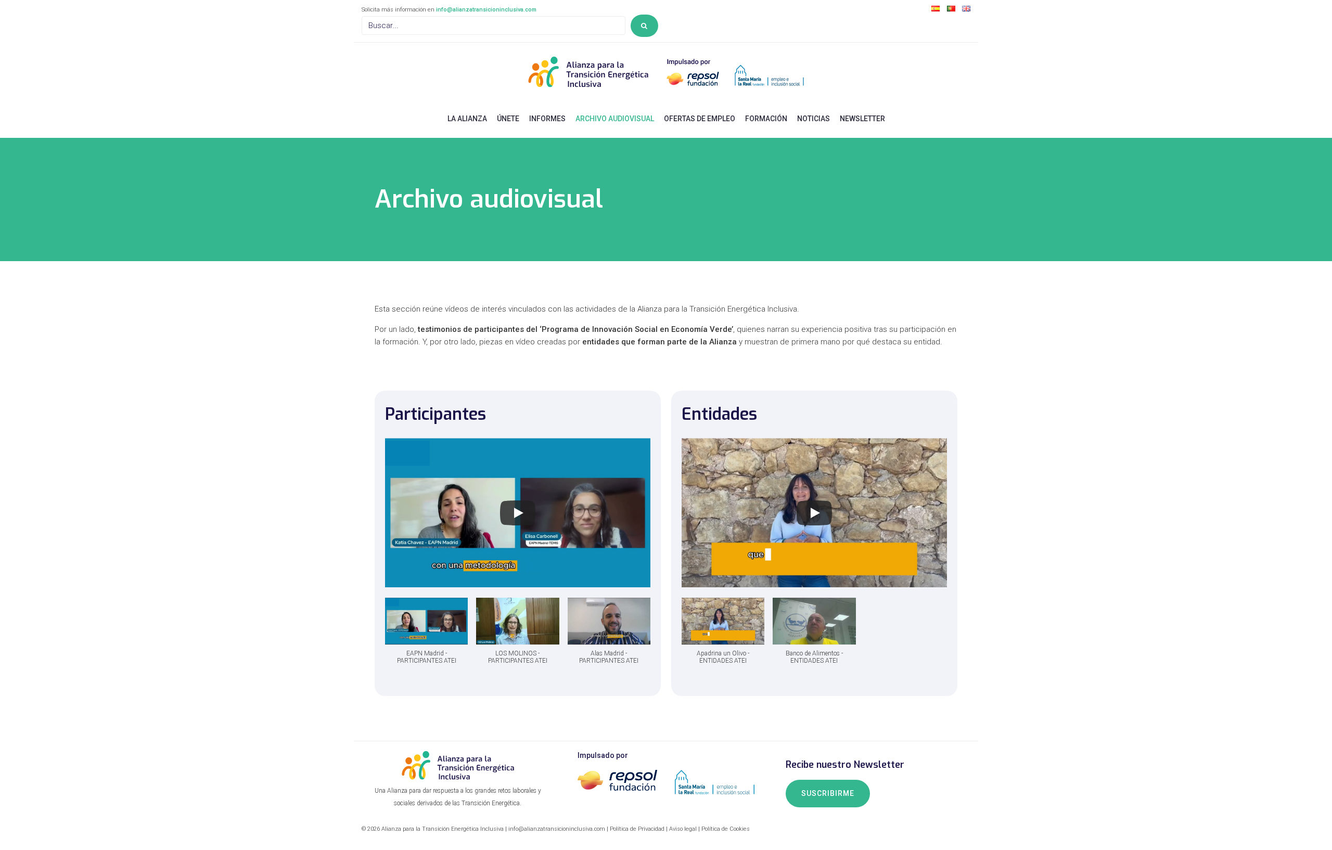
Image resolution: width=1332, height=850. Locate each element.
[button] (426, 636)
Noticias (813, 118)
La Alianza (467, 118)
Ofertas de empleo (699, 118)
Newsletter (862, 118)
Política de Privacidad (637, 829)
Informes (547, 118)
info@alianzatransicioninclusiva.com (486, 9)
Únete (508, 118)
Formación (766, 118)
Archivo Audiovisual (614, 118)
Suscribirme (827, 793)
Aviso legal (683, 829)
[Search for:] (493, 25)
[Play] (517, 512)
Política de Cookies (725, 829)
